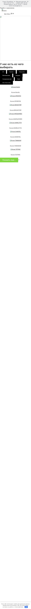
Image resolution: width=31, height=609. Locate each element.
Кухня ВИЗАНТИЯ (15, 110)
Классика (22, 72)
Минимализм (6, 75)
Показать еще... (9, 160)
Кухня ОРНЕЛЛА (15, 101)
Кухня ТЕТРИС (15, 154)
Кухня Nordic (15, 92)
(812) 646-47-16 (9, 3)
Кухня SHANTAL (15, 137)
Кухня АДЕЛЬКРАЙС (15, 119)
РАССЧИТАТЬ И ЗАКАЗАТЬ (15, 88)
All (3, 72)
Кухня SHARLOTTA (15, 128)
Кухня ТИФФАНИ (15, 146)
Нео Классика (6, 82)
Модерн (18, 75)
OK (26, 607)
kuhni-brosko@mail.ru (15, 5)
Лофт (18, 79)
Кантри (11, 72)
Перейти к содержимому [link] (7, 8)
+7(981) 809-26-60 (21, 3)
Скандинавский (6, 79)
